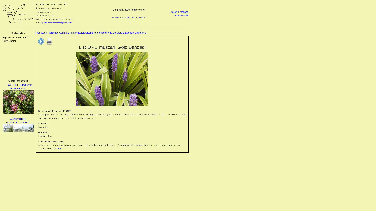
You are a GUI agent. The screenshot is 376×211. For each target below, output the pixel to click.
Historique (53, 32)
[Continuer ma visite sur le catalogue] (41, 41)
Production (41, 32)
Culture (63, 32)
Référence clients (102, 32)
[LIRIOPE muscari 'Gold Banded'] (112, 78)
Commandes (74, 32)
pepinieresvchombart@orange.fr (56, 23)
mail (59, 148)
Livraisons (87, 32)
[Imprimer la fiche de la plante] (49, 41)
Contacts (117, 32)
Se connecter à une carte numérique (128, 17)
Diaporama (140, 32)
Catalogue (128, 32)
